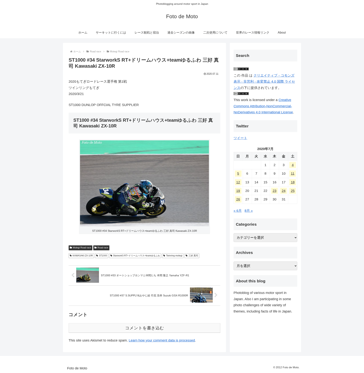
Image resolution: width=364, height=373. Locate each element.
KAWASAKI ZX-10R (83, 255)
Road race (102, 247)
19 (238, 191)
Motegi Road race (82, 247)
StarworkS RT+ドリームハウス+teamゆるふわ (136, 255)
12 (238, 182)
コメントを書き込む (144, 328)
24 (284, 191)
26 (238, 199)
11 (292, 173)
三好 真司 (193, 255)
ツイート (240, 138)
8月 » (249, 211)
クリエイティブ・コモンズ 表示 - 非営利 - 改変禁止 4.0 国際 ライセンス (264, 82)
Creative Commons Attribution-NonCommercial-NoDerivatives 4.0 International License (263, 106)
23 (274, 191)
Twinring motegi (174, 255)
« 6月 (238, 211)
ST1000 (103, 255)
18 (293, 182)
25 (293, 191)
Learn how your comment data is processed (162, 340)
